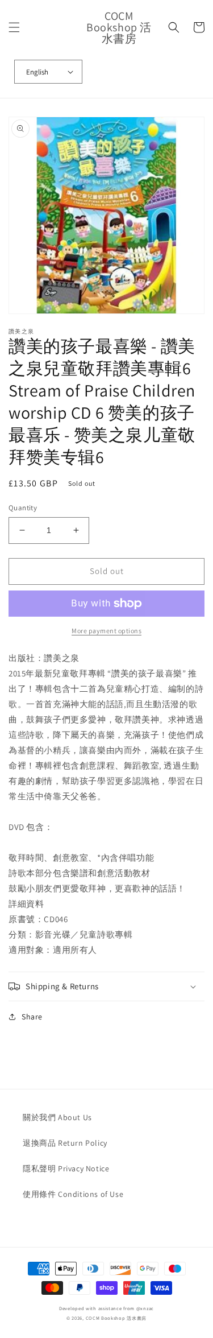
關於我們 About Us (57, 1117)
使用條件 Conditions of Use (73, 1194)
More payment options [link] (106, 630)
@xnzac (145, 1308)
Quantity (23, 508)
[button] (14, 27)
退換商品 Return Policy (65, 1143)
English (37, 72)
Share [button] (32, 1016)
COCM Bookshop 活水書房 (116, 1318)
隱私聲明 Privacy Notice (66, 1168)
